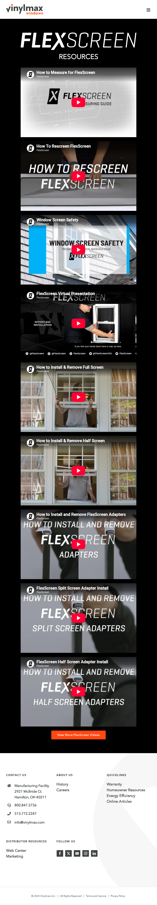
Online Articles (119, 801)
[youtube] (77, 853)
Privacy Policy (118, 896)
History (62, 784)
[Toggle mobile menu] (149, 10)
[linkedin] (94, 853)
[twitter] (68, 853)
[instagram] (85, 853)
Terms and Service (96, 896)
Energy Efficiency (121, 795)
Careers (62, 790)
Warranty (114, 784)
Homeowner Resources (126, 790)
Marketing (14, 856)
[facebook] (60, 853)
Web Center (16, 850)
